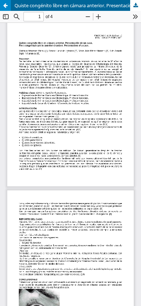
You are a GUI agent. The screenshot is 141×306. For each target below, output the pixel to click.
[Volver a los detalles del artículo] (5, 5)
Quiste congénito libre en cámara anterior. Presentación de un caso (77, 5)
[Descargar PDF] (135, 5)
